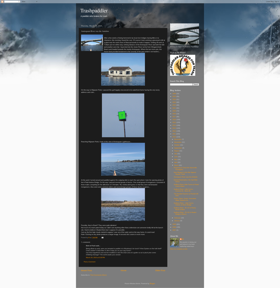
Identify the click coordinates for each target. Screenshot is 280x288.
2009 (174, 224)
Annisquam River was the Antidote (185, 177)
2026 (174, 93)
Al (183, 239)
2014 (174, 125)
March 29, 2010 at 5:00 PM (95, 257)
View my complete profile (178, 249)
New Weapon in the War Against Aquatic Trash (185, 173)
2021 (174, 108)
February (177, 218)
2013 (174, 128)
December (178, 139)
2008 (174, 227)
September (178, 148)
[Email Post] (102, 237)
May (176, 159)
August (176, 151)
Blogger (152, 283)
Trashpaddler (94, 10)
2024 (174, 99)
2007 (174, 230)
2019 (174, 114)
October (177, 145)
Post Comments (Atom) (98, 275)
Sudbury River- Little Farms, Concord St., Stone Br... (183, 190)
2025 (174, 96)
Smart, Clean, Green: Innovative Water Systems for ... (185, 199)
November (178, 142)
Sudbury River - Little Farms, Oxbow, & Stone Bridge (184, 204)
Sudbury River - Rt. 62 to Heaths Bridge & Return (185, 213)
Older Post (160, 270)
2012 (174, 131)
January (177, 221)
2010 (174, 137)
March (176, 165)
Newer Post (86, 270)
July (175, 153)
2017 (174, 117)
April (176, 162)
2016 (174, 119)
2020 (174, 111)
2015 (174, 122)
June (176, 156)
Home (123, 270)
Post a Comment (89, 262)
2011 (174, 134)
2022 (174, 105)
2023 (174, 102)
